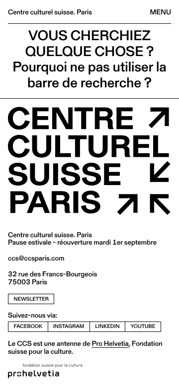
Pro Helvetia (109, 343)
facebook (28, 326)
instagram (68, 326)
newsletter (31, 299)
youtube (143, 326)
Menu (160, 12)
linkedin (107, 326)
